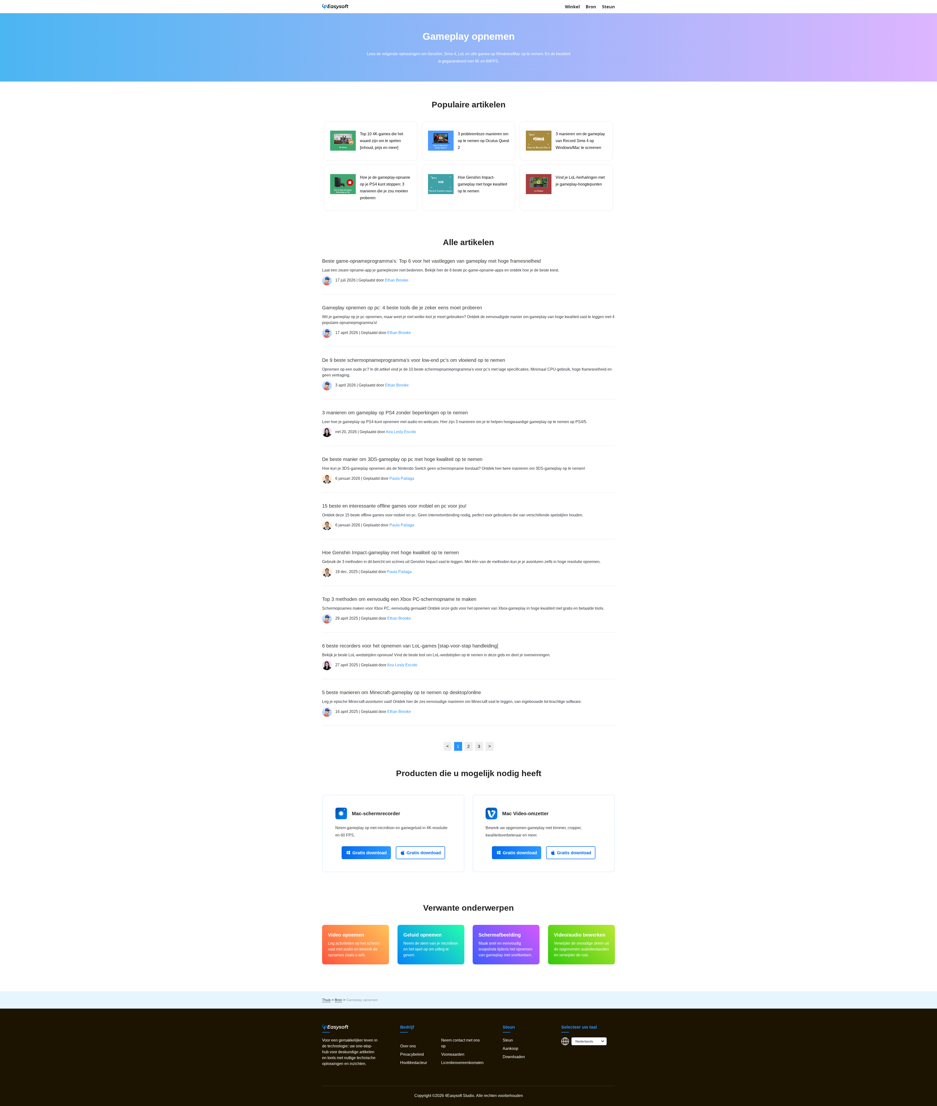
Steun (608, 7)
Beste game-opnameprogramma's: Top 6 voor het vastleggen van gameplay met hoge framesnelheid (431, 261)
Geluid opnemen (422, 935)
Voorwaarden (452, 1054)
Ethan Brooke (396, 280)
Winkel (572, 7)
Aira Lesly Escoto (401, 432)
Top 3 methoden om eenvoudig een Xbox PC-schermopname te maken (399, 599)
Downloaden (514, 1057)
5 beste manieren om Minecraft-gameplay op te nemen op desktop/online (401, 692)
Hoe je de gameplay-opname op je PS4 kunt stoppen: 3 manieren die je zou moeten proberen (385, 187)
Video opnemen (346, 935)
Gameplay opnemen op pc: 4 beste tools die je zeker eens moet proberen (402, 307)
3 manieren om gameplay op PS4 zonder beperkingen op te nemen (395, 412)
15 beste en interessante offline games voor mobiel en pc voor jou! (394, 506)
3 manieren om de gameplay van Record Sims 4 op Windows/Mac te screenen (580, 141)
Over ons (408, 1046)
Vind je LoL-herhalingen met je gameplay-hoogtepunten (580, 180)
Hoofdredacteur (413, 1063)
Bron (591, 7)
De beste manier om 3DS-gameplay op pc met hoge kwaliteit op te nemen (402, 459)
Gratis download (369, 852)
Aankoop (510, 1048)
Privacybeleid (412, 1054)
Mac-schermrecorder (376, 813)
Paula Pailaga (401, 478)
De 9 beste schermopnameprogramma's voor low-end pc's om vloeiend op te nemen (413, 360)
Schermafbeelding (500, 935)
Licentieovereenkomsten (462, 1063)
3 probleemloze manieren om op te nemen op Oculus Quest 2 (483, 141)
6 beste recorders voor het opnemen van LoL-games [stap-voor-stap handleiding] (410, 645)
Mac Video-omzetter (525, 813)
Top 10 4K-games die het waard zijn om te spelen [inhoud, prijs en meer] (381, 141)
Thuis (326, 1000)
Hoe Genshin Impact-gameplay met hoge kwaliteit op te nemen (482, 184)
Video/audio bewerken (579, 935)
